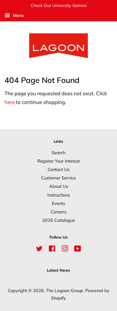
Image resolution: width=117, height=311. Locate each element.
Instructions (58, 195)
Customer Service (58, 178)
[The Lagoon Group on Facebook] (52, 249)
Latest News (58, 270)
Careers (58, 212)
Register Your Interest (58, 161)
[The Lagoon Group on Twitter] (39, 249)
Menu (18, 15)
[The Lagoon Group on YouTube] (77, 249)
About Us (58, 186)
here (9, 102)
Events (58, 203)
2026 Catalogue (58, 220)
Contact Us (59, 169)
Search (58, 152)
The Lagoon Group (64, 290)
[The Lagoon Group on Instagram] (65, 249)
